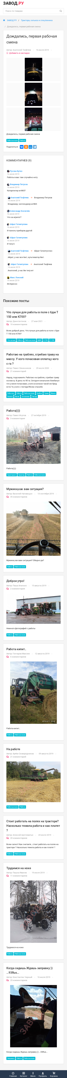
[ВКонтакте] (22, 147)
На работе (13, 749)
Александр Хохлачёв (20, 211)
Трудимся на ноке (18, 868)
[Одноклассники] (26, 147)
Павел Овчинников (22, 368)
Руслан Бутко (16, 171)
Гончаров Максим (21, 653)
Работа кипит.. (16, 649)
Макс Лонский (16, 277)
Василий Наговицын (22, 494)
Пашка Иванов (20, 872)
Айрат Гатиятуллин (18, 224)
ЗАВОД (13, 3)
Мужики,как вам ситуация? (25, 489)
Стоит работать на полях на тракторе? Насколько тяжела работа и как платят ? (33, 825)
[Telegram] (35, 147)
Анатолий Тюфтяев (22, 50)
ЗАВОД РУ (12, 20)
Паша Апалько (20, 585)
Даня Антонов (19, 321)
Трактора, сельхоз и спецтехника (37, 20)
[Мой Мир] (30, 147)
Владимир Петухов (19, 184)
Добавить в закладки (19, 53)
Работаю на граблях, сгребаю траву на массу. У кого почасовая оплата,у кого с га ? (32, 359)
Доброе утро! (15, 581)
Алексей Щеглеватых (23, 835)
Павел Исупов (19, 415)
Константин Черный (22, 977)
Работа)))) (13, 410)
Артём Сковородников (23, 753)
